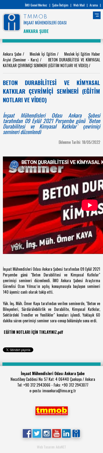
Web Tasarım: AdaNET (51, 446)
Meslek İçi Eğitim (43, 54)
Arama (94, 4)
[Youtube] (56, 433)
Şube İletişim (60, 4)
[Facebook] (27, 433)
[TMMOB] (51, 410)
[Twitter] (36, 433)
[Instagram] (46, 433)
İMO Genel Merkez (36, 4)
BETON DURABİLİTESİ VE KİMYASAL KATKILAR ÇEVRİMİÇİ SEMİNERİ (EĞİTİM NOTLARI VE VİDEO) (51, 62)
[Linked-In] (66, 433)
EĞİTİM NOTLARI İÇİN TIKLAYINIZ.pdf (33, 332)
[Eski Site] (76, 433)
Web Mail (79, 4)
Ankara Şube (13, 54)
